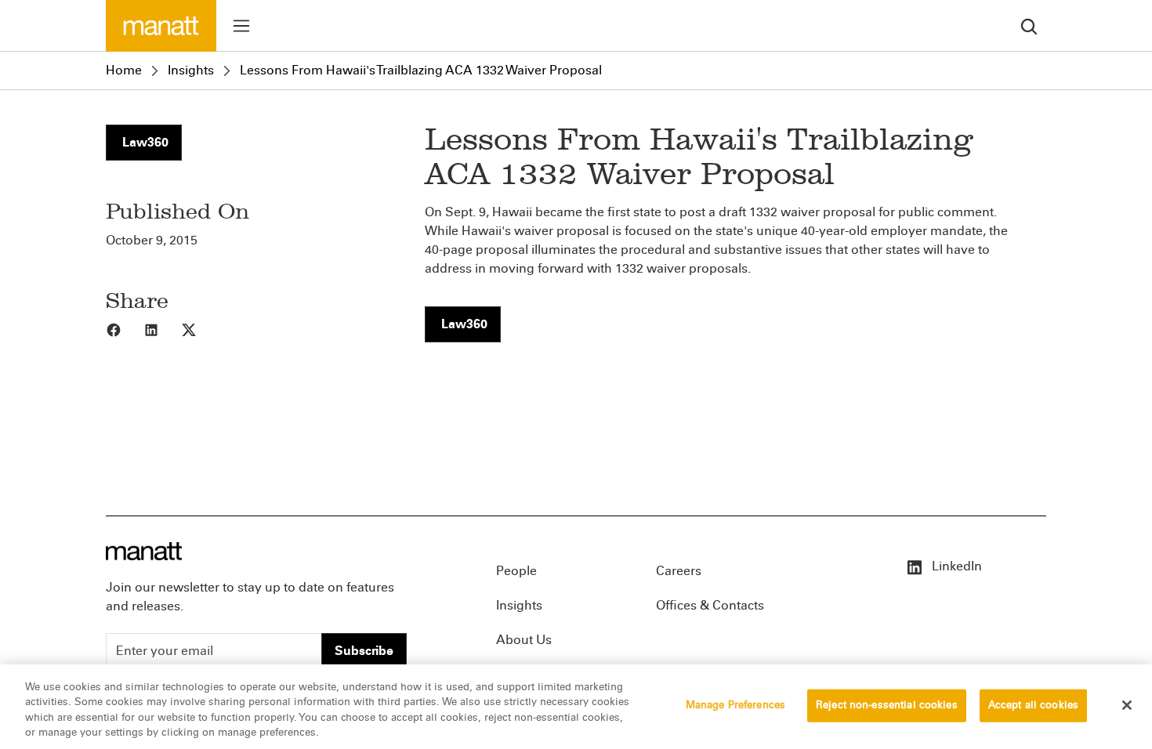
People (516, 570)
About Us (524, 639)
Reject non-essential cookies (887, 705)
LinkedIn (955, 566)
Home (124, 70)
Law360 (143, 142)
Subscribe (364, 650)
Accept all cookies (1033, 705)
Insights (191, 70)
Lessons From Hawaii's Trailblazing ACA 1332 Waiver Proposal (421, 70)
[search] (1029, 25)
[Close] (1127, 705)
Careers (678, 570)
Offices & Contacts (710, 605)
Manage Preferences (735, 705)
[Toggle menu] (241, 26)
